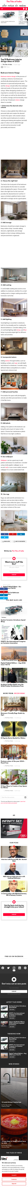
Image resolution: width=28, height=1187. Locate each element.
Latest (4, 6)
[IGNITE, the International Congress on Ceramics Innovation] (14, 632)
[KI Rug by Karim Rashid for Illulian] (14, 728)
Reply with (25, 797)
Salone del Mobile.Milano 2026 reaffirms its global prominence (17, 1023)
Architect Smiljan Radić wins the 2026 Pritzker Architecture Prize (12, 685)
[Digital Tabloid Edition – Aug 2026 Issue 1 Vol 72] (14, 653)
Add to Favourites (20, 541)
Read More (12, 1009)
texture (7, 361)
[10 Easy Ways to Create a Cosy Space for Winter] (14, 776)
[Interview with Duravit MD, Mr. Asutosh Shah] (14, 852)
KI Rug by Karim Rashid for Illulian (13, 738)
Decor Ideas (19, 693)
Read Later (7, 541)
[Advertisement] (14, 145)
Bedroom (3, 76)
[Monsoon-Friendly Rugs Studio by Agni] (14, 704)
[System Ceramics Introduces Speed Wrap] (9, 15)
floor (25, 330)
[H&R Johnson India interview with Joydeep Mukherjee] (14, 869)
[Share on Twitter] (5, 537)
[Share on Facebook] (5, 534)
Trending (22, 6)
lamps (19, 330)
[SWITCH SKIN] (24, 8)
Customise (14, 1179)
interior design (11, 76)
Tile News (3, 617)
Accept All (14, 1175)
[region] (14, 1173)
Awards (3, 682)
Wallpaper (4, 460)
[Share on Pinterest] (13, 534)
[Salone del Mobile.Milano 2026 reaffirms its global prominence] (4, 1023)
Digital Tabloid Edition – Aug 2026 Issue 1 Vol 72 (17, 1054)
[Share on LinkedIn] (21, 534)
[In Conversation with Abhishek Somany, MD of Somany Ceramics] (14, 886)
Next (27, 18)
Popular (11, 6)
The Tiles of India (14, 2)
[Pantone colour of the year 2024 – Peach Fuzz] (14, 752)
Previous (1, 18)
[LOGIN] (26, 8)
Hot (16, 6)
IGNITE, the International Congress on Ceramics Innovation (13, 642)
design (8, 86)
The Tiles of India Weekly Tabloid (9, 660)
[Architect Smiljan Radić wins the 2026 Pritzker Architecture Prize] (14, 675)
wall (6, 467)
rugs (15, 363)
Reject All (14, 1183)
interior (17, 100)
